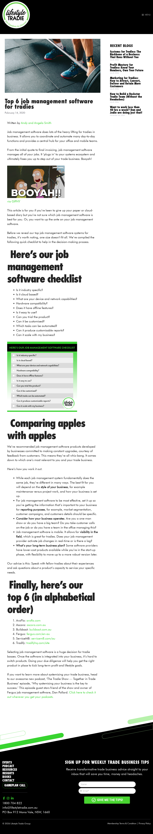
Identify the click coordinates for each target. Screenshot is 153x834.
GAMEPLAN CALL (14, 785)
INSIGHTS (8, 773)
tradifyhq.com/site (37, 643)
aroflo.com (34, 620)
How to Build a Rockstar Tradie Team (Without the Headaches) (126, 97)
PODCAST (8, 766)
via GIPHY (13, 201)
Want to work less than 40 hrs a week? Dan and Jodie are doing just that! (126, 110)
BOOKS (6, 776)
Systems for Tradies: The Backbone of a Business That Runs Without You (125, 54)
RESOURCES (9, 769)
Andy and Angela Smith (36, 123)
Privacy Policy (145, 823)
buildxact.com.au (40, 629)
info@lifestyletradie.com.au (20, 807)
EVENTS (7, 762)
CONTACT (8, 780)
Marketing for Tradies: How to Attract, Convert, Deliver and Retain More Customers (125, 82)
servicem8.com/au (43, 638)
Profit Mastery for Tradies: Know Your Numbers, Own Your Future (126, 68)
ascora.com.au (36, 625)
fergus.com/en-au (38, 634)
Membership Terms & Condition (121, 823)
